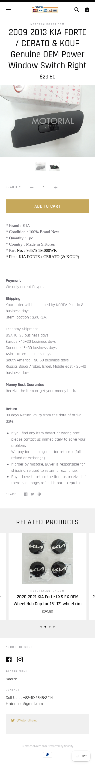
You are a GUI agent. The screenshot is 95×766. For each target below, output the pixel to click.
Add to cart (47, 206)
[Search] (76, 9)
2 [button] (45, 627)
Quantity (13, 187)
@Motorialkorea (27, 720)
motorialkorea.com (47, 24)
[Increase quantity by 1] (56, 187)
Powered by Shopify (61, 746)
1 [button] (41, 627)
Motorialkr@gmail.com (24, 703)
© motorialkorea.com (34, 746)
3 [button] (49, 627)
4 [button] (54, 627)
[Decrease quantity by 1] (32, 187)
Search (11, 679)
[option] (47, 121)
